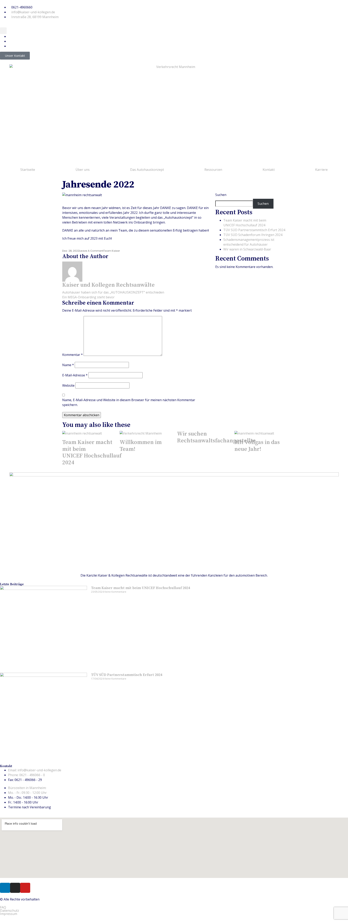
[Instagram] (15, 888)
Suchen (220, 195)
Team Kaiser (112, 251)
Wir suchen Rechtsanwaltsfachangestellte (216, 437)
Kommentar (72, 354)
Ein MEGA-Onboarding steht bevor (88, 297)
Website (68, 385)
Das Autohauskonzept (147, 169)
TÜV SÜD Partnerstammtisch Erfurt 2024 (254, 230)
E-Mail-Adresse (75, 375)
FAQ (3, 907)
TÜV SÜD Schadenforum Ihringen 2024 (252, 235)
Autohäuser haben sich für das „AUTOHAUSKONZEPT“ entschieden (113, 292)
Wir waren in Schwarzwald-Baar (247, 249)
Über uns (83, 169)
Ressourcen (213, 169)
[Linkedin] (5, 888)
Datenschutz (9, 910)
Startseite (27, 169)
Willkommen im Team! (141, 446)
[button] (3, 30)
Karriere (321, 169)
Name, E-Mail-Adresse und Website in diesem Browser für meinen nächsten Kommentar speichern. (128, 402)
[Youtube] (25, 888)
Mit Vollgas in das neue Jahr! (257, 446)
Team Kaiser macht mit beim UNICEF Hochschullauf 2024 (91, 452)
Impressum (8, 914)
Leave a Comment (91, 251)
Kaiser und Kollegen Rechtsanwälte (108, 284)
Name (68, 365)
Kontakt (269, 169)
